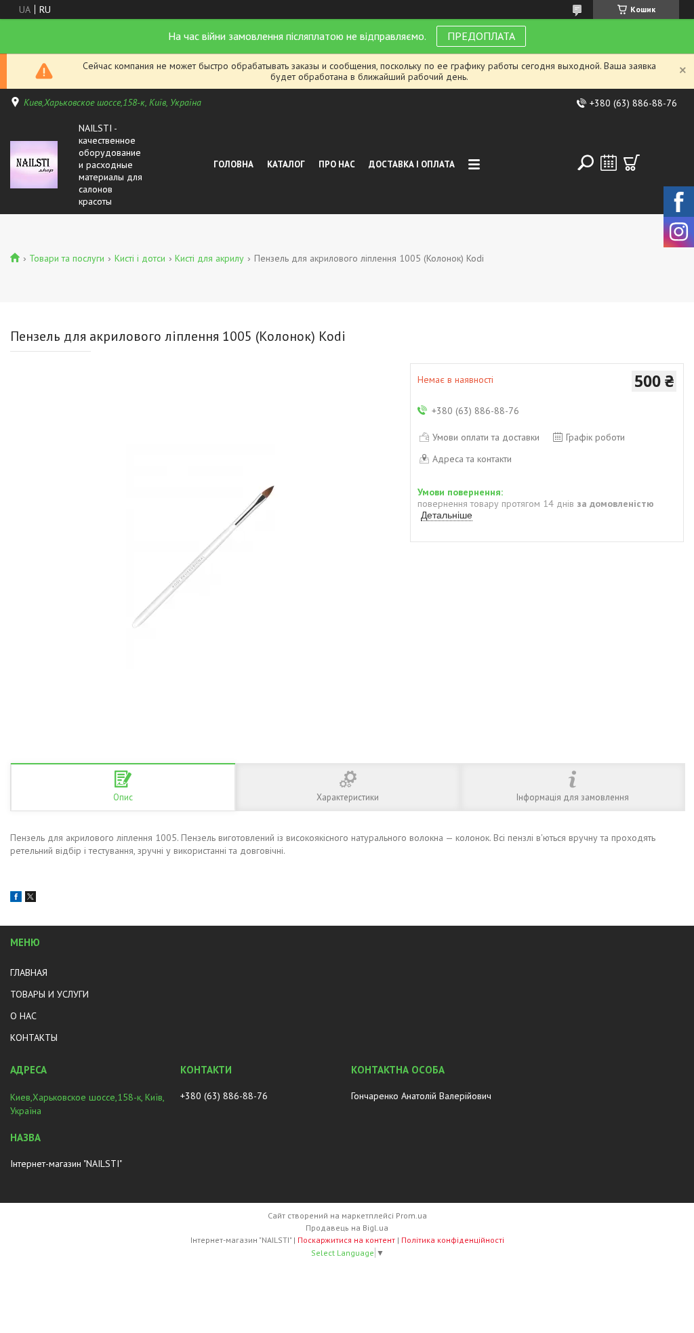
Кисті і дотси (140, 258)
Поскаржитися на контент (346, 1240)
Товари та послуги (66, 258)
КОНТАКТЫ (34, 1037)
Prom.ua (411, 1215)
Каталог (286, 164)
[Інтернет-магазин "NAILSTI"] (41, 164)
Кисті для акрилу (209, 258)
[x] (30, 899)
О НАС (23, 1016)
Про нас (337, 164)
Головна (233, 164)
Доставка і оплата (412, 164)
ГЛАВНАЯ (28, 972)
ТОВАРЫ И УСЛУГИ (49, 994)
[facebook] (16, 899)
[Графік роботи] (608, 163)
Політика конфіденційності (452, 1240)
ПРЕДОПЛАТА (481, 36)
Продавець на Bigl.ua (347, 1228)
